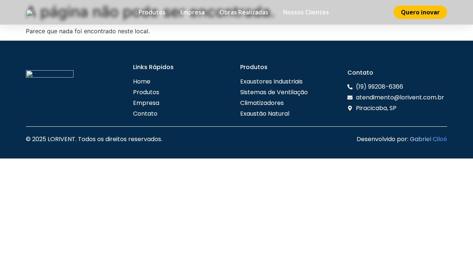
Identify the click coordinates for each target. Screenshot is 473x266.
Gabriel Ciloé (428, 139)
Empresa (192, 12)
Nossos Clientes (306, 12)
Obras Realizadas (244, 12)
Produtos (152, 12)
